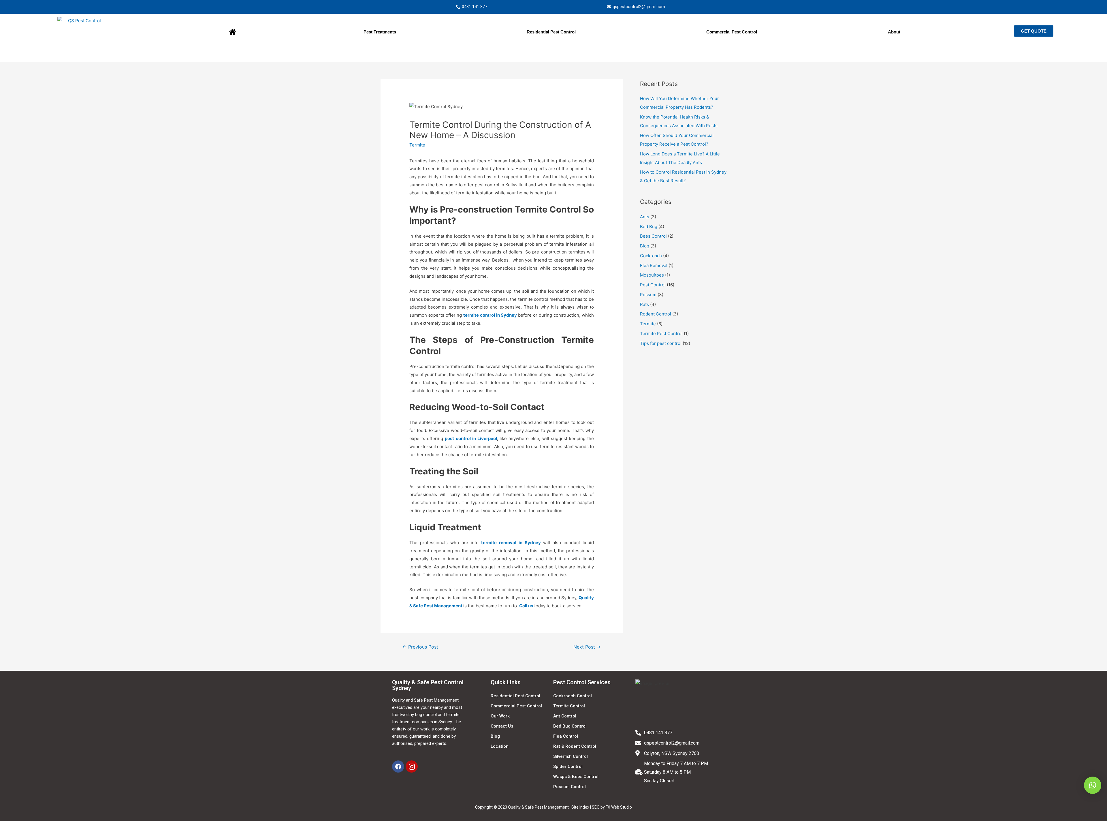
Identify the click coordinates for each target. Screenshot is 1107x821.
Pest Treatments (380, 31)
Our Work (500, 716)
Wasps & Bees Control (575, 776)
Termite (417, 145)
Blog (644, 246)
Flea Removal (653, 265)
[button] (1033, 31)
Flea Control (565, 736)
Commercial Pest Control (731, 31)
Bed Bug (648, 226)
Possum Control (569, 786)
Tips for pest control (660, 343)
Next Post (587, 647)
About (894, 31)
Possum (648, 294)
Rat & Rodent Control (574, 746)
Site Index (580, 807)
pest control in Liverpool (471, 438)
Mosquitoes (652, 275)
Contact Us (502, 726)
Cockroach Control (572, 695)
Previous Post (420, 647)
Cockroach (651, 255)
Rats (644, 304)
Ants (644, 216)
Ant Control (564, 716)
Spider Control (568, 766)
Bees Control (653, 236)
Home (232, 32)
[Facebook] (398, 766)
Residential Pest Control (551, 31)
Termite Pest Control (661, 333)
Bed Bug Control (570, 726)
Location (500, 746)
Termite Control (569, 706)
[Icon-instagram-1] (412, 766)
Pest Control (653, 285)
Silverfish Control (570, 756)
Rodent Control (655, 314)
